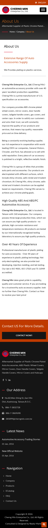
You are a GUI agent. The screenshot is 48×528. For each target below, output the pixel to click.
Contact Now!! (24, 336)
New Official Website (12, 451)
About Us (30, 32)
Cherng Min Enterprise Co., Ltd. (19, 517)
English (42, 3)
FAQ (8, 496)
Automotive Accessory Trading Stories (21, 439)
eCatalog (10, 491)
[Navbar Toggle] (43, 9)
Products (10, 486)
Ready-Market (36, 524)
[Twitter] (6, 380)
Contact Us (11, 501)
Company (20, 32)
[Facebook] (3, 380)
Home (12, 32)
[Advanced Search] (44, 524)
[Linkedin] (9, 380)
